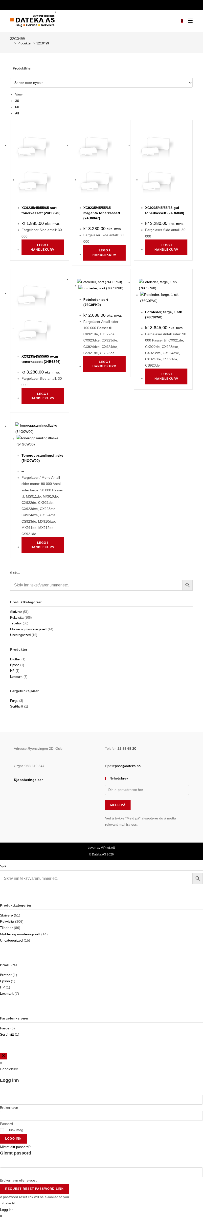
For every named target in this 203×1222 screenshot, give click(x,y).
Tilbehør (16, 623)
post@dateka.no (128, 766)
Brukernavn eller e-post (18, 1180)
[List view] (14, 74)
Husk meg (14, 1130)
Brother (15, 659)
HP (12, 671)
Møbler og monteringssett (28, 629)
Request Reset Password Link (34, 1188)
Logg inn (13, 1138)
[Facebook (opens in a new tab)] (98, 4)
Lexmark (16, 677)
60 (17, 107)
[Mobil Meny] (188, 21)
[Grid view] (11, 74)
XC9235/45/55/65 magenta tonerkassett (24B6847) (101, 213)
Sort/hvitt (16, 706)
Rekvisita (16, 617)
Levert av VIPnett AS (101, 847)
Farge (14, 701)
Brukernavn (9, 1108)
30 (17, 101)
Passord (6, 1124)
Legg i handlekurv (42, 247)
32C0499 (42, 43)
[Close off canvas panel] (3, 1056)
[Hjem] (11, 43)
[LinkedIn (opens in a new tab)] (104, 4)
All (17, 113)
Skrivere (16, 612)
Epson (14, 665)
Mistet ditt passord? (15, 1147)
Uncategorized (20, 635)
